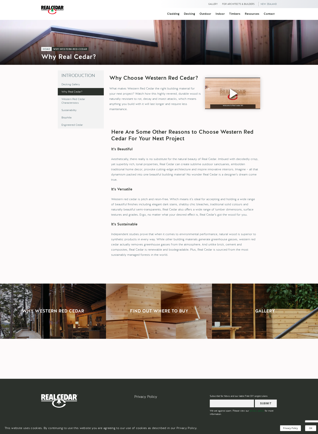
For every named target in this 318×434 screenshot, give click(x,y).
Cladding (173, 14)
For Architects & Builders (238, 4)
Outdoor (205, 14)
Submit (266, 403)
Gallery (213, 4)
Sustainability (69, 110)
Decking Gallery (70, 84)
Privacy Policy (145, 396)
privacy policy (257, 410)
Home (46, 49)
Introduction (78, 75)
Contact (269, 14)
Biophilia (66, 117)
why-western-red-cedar (70, 49)
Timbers (234, 14)
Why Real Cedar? (71, 91)
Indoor (220, 14)
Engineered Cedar (72, 124)
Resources (252, 14)
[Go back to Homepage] (53, 10)
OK (310, 428)
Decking (189, 14)
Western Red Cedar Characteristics (73, 100)
